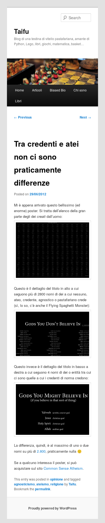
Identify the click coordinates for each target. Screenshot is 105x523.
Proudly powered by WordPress (52, 508)
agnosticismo (24, 484)
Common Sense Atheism (63, 468)
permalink (42, 488)
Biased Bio (58, 90)
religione (57, 484)
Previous (23, 117)
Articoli (37, 90)
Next (85, 117)
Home (19, 90)
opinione (56, 479)
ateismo (42, 484)
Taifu (21, 31)
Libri (18, 100)
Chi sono (80, 90)
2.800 (41, 451)
